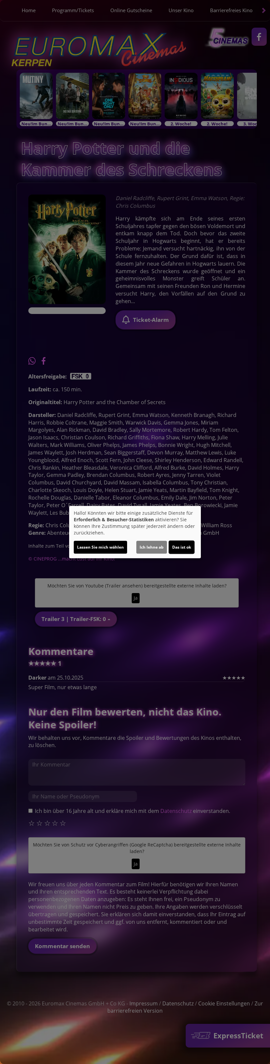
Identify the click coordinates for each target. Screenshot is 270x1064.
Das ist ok (181, 547)
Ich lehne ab (152, 547)
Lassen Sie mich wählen (100, 547)
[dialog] (135, 532)
